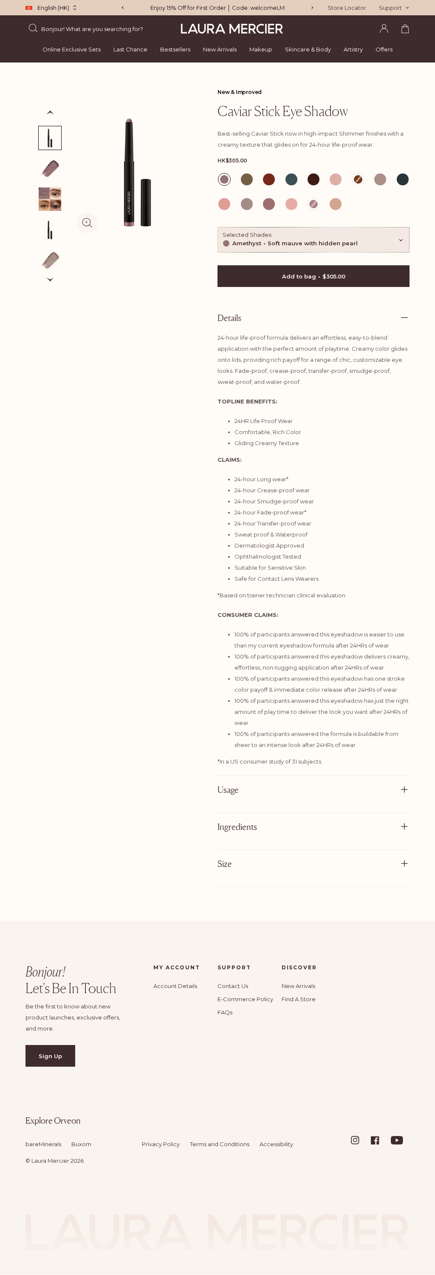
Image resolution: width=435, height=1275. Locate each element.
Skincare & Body (308, 49)
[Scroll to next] (50, 279)
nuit (402, 179)
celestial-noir (291, 180)
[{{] (312, 8)
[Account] (384, 28)
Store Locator (347, 7)
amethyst (225, 180)
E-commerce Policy (245, 999)
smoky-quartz (247, 205)
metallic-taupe (336, 180)
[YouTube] (400, 1140)
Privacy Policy (161, 1144)
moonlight (380, 179)
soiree (269, 203)
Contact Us (233, 986)
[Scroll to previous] (50, 112)
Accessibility (276, 1144)
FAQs (225, 1012)
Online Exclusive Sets (71, 49)
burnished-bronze (269, 180)
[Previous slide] (122, 8)
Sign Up (50, 1056)
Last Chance (130, 49)
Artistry (353, 49)
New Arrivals (220, 49)
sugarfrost (336, 203)
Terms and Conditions (219, 1144)
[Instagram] (360, 1140)
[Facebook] (380, 1140)
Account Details (175, 986)
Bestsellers (175, 49)
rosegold (224, 203)
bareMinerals (43, 1144)
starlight (291, 203)
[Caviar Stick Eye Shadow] (50, 229)
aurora (247, 179)
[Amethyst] (50, 138)
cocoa (313, 179)
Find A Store (299, 999)
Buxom (81, 1144)
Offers (384, 49)
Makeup (260, 49)
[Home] (232, 29)
